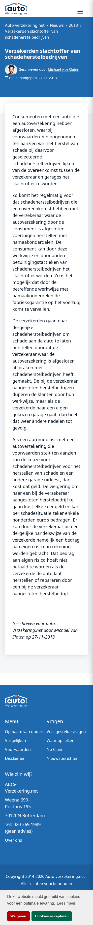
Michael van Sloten (63, 69)
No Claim (55, 749)
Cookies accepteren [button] (52, 916)
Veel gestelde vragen (66, 731)
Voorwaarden (18, 749)
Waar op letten (60, 740)
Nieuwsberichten (63, 758)
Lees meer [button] (66, 903)
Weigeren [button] (18, 916)
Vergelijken (15, 740)
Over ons (13, 840)
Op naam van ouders (24, 731)
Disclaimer (15, 758)
